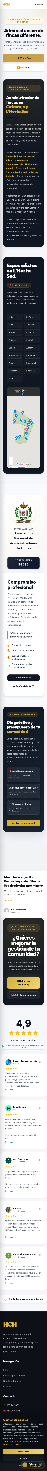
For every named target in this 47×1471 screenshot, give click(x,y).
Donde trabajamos (12, 1381)
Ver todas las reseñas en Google (26, 1299)
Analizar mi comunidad (23, 823)
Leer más (9, 900)
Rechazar (23, 1458)
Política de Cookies (11, 1444)
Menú (39, 4)
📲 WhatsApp (23, 58)
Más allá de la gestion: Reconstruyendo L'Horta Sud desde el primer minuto (23, 881)
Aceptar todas (23, 1452)
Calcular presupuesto (14, 1375)
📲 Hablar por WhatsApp (23, 983)
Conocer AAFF (23, 677)
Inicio (5, 1370)
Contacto (7, 1386)
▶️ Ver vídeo (23, 67)
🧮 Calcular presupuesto (23, 995)
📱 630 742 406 (11, 1405)
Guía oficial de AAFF (23, 686)
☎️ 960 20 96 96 (11, 1410)
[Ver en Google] (40, 1062)
